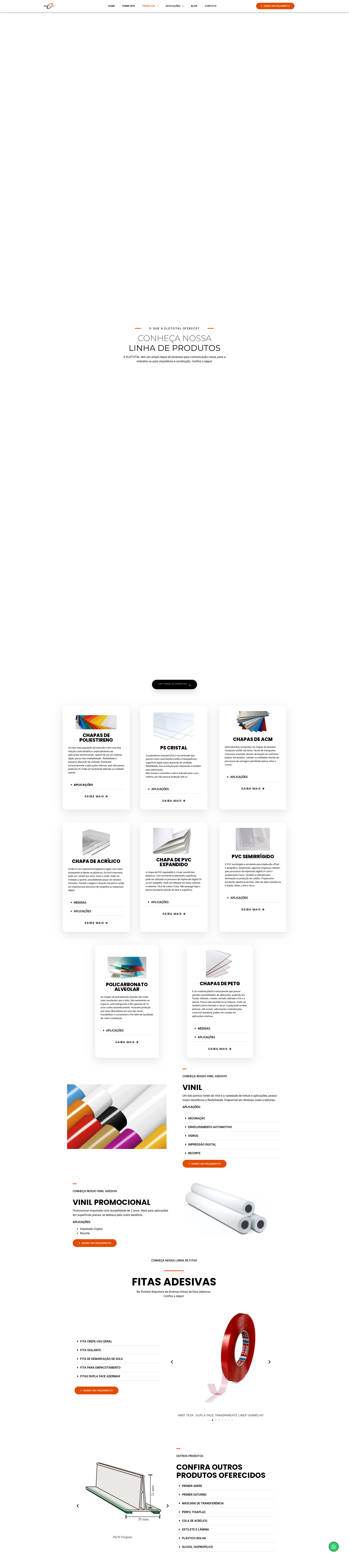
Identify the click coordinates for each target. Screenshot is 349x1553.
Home (111, 5)
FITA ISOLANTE (90, 1350)
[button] (96, 784)
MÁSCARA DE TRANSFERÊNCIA (203, 1503)
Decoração (196, 1118)
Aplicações (173, 5)
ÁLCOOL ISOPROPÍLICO (197, 1547)
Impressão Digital (202, 1144)
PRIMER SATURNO (194, 1494)
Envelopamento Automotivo (210, 1127)
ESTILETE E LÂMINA (195, 1529)
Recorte (194, 1153)
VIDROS (193, 1136)
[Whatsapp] (333, 1546)
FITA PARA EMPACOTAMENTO (100, 1367)
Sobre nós (128, 5)
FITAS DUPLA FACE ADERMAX (100, 1376)
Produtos (148, 5)
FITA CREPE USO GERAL (96, 1341)
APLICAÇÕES (83, 785)
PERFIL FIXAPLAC (194, 1512)
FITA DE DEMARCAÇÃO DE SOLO (101, 1359)
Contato (210, 5)
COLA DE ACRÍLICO (194, 1521)
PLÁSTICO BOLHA (194, 1538)
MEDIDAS (80, 902)
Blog (194, 5)
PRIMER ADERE (192, 1486)
